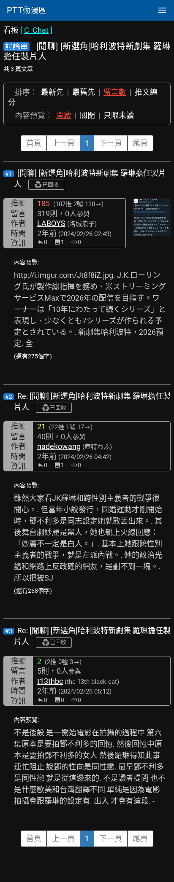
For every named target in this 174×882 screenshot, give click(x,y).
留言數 (114, 92)
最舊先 (83, 92)
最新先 (52, 92)
